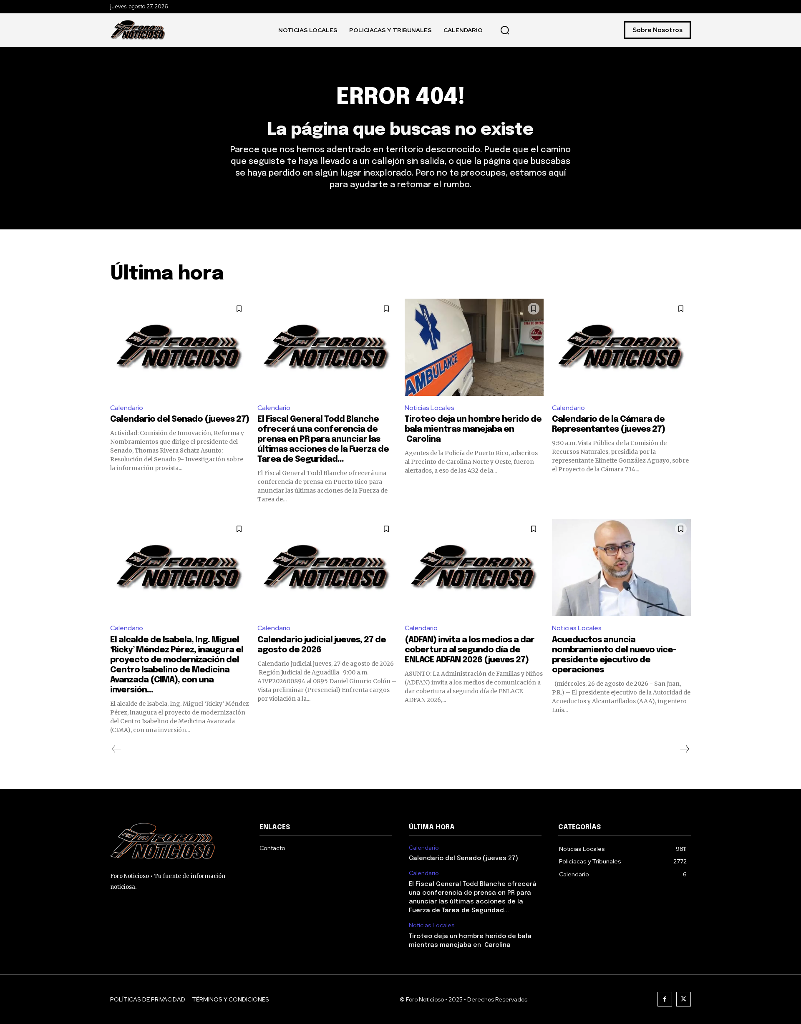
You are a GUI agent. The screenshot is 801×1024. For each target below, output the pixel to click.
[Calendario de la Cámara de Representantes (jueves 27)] (621, 347)
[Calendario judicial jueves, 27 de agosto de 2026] (326, 567)
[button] (505, 30)
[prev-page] (116, 749)
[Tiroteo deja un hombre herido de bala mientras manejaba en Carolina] (474, 347)
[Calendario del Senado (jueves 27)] (179, 347)
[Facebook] (664, 999)
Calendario (126, 407)
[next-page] (684, 749)
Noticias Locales (429, 407)
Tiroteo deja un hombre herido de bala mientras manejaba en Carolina (473, 429)
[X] (683, 999)
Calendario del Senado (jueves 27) (179, 419)
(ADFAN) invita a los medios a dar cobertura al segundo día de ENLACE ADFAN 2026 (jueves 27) (469, 650)
